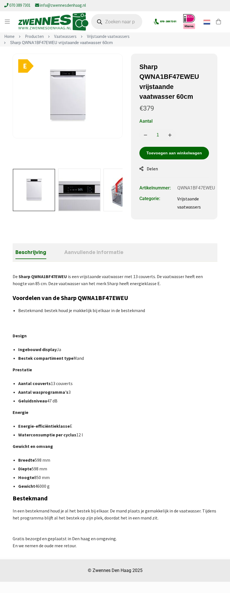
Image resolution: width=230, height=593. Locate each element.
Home (9, 36)
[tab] (30, 252)
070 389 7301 (19, 5)
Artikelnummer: (155, 188)
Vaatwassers (65, 36)
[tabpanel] (115, 411)
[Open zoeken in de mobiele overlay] (116, 21)
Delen (152, 168)
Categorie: (149, 198)
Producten (34, 36)
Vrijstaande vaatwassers (108, 36)
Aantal (146, 121)
